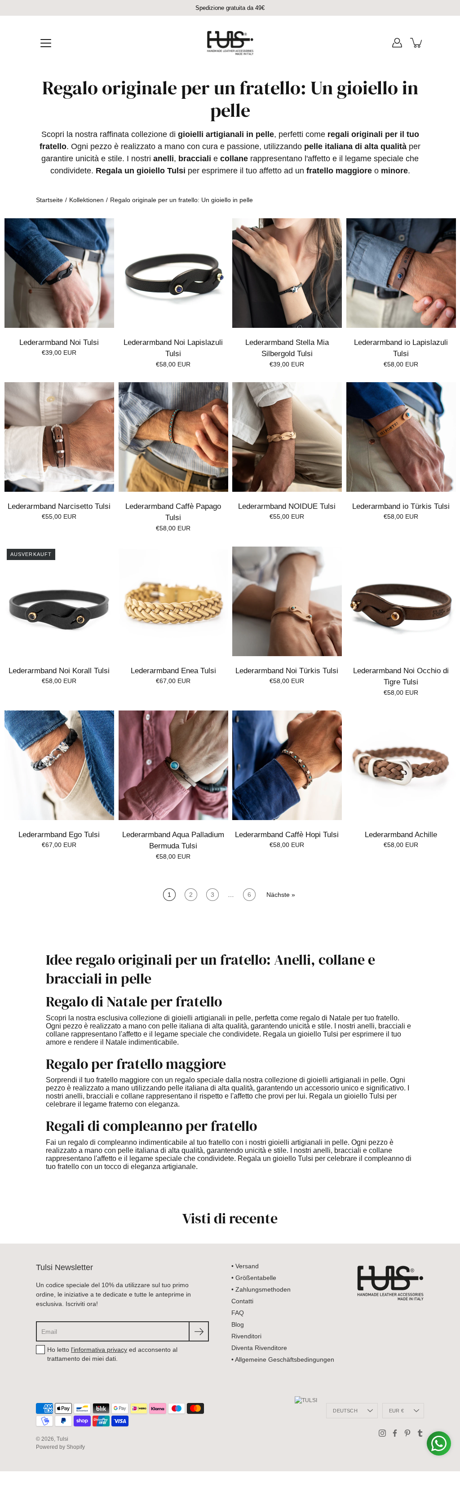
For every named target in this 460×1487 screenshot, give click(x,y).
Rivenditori (246, 1336)
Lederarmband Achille (401, 834)
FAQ (237, 1312)
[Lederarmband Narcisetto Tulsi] (59, 437)
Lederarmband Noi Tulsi (59, 342)
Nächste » (280, 894)
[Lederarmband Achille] (401, 765)
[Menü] (46, 43)
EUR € (396, 1410)
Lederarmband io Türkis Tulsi (401, 506)
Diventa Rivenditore (259, 1347)
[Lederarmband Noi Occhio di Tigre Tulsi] (401, 601)
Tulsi (62, 1439)
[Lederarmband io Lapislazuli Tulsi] (401, 273)
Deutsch (345, 1410)
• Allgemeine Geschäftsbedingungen (282, 1359)
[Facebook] (395, 1433)
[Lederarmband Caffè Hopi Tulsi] (287, 765)
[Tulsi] (230, 42)
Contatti (242, 1301)
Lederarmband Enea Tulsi (173, 670)
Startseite (49, 199)
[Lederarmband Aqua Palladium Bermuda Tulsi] (173, 765)
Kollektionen (86, 199)
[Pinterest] (407, 1433)
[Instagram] (382, 1433)
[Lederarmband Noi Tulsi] (59, 273)
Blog (237, 1324)
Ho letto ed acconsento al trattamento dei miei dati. (112, 1354)
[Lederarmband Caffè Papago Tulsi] (173, 437)
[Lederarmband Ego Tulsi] (59, 765)
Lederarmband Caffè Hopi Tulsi (287, 834)
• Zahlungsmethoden (261, 1289)
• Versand (245, 1266)
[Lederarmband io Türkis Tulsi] (401, 437)
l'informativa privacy (99, 1349)
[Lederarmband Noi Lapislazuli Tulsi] (173, 273)
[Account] (397, 42)
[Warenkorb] (417, 42)
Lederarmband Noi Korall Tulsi (59, 670)
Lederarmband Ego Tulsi (59, 834)
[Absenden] (199, 1331)
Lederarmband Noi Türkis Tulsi (286, 670)
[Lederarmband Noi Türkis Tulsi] (287, 601)
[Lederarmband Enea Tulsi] (173, 601)
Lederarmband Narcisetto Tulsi (59, 506)
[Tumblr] (420, 1433)
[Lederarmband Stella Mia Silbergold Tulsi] (287, 273)
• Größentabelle (253, 1277)
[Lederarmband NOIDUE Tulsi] (287, 437)
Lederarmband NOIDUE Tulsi (287, 506)
